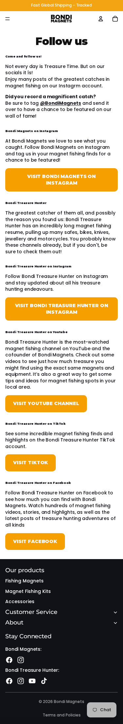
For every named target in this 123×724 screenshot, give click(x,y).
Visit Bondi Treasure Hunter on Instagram (61, 309)
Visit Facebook (35, 541)
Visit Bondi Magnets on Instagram (61, 179)
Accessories (19, 601)
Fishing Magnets (24, 580)
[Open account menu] (100, 18)
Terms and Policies (62, 715)
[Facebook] (9, 660)
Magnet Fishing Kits (28, 591)
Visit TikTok (30, 462)
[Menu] (7, 18)
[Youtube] (32, 681)
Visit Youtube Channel (46, 403)
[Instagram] (21, 660)
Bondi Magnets (69, 701)
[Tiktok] (44, 681)
